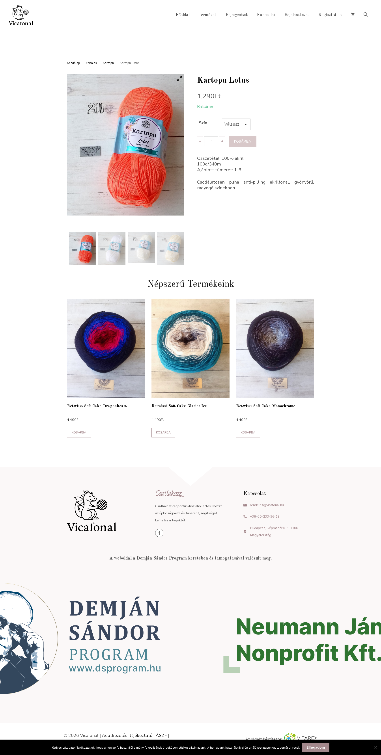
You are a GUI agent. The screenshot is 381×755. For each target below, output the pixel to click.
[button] (365, 15)
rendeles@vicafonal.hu (267, 505)
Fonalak (91, 63)
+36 (253, 516)
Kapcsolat (266, 15)
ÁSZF (161, 735)
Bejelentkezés (297, 15)
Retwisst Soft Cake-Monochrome (265, 406)
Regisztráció (330, 15)
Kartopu (108, 63)
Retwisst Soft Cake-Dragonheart (97, 406)
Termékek (207, 15)
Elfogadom (315, 747)
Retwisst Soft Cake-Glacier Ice (179, 406)
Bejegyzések (237, 15)
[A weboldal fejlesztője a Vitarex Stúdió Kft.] (300, 739)
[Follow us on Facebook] (159, 533)
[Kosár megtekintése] (352, 15)
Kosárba (242, 141)
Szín (203, 123)
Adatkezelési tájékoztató (127, 735)
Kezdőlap (73, 63)
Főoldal (183, 15)
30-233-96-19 (269, 516)
